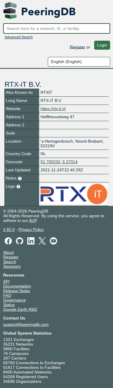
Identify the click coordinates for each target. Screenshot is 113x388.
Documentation (17, 286)
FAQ (7, 295)
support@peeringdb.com (26, 324)
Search (9, 261)
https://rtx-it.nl (53, 108)
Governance (14, 300)
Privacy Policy (31, 229)
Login (102, 45)
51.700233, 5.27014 (59, 161)
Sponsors (12, 266)
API (6, 281)
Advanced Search (19, 37)
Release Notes (16, 290)
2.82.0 (9, 229)
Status (9, 304)
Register (77, 46)
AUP (33, 220)
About (8, 252)
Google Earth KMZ (20, 309)
